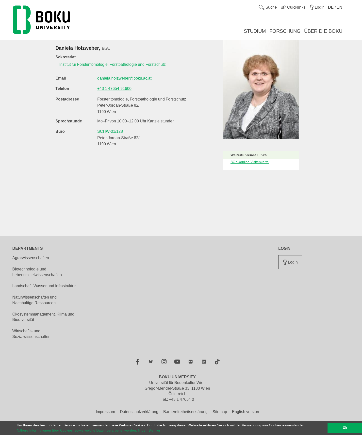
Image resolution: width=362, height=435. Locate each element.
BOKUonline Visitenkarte (249, 162)
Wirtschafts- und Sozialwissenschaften (31, 334)
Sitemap (220, 412)
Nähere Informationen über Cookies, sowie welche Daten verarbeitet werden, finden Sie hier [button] (88, 430)
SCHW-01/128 (110, 131)
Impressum (105, 412)
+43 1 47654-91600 (114, 88)
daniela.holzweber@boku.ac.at (124, 78)
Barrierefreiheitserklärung (185, 412)
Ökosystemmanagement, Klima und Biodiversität (43, 317)
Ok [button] (345, 428)
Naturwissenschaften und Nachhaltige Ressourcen (34, 300)
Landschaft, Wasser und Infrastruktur (44, 286)
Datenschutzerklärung (139, 412)
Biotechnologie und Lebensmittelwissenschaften (37, 272)
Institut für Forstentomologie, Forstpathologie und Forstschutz (112, 64)
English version (245, 412)
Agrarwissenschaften (30, 258)
